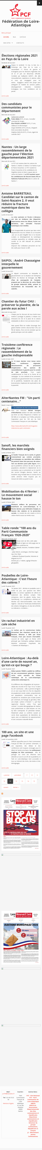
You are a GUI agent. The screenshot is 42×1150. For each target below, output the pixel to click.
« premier (6, 775)
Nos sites (6, 43)
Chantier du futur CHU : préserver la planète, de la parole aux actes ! (20, 304)
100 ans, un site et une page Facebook (18, 733)
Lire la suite (5, 96)
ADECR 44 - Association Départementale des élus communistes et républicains (33, 1110)
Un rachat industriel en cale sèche (18, 622)
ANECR (33, 1103)
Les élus (23, 37)
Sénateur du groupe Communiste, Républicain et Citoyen (33, 1127)
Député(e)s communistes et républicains (33, 1119)
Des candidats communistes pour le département (17, 107)
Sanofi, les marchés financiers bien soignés (18, 447)
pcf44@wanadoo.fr (8, 1094)
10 (4, 781)
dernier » (16, 787)
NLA (14, 37)
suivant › (6, 787)
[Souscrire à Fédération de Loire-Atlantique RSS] (21, 793)
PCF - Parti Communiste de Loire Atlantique (33, 1099)
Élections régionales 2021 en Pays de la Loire (20, 57)
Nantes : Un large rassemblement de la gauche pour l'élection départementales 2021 (18, 152)
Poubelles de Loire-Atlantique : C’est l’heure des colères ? (19, 578)
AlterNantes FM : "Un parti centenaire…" (21, 399)
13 (22, 781)
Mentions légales (8, 1103)
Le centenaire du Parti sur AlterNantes (26, 408)
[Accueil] (21, 11)
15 (34, 781)
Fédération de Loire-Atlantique (21, 23)
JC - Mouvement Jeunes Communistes (33, 1134)
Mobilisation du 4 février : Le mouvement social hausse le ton (20, 494)
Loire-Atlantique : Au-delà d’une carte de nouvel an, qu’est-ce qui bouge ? (20, 661)
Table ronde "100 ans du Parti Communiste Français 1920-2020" (19, 531)
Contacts (20, 43)
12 (16, 781)
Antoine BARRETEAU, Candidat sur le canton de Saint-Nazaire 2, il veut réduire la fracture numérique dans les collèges (20, 202)
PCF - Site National (33, 1096)
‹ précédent (17, 775)
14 (28, 781)
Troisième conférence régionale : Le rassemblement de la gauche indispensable (17, 350)
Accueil (6, 37)
